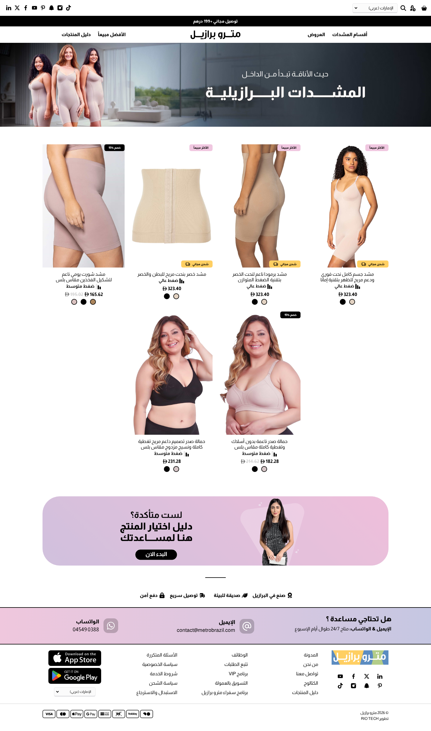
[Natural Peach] (93, 302)
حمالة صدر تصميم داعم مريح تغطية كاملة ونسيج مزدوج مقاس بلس (171, 444)
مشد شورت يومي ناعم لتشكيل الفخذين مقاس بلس (84, 277)
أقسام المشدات (349, 34)
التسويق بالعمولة (231, 683)
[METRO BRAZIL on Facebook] (27, 9)
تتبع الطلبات (236, 664)
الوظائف (240, 654)
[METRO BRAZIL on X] (18, 9)
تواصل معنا (307, 673)
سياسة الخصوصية (159, 664)
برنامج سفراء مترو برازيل (224, 692)
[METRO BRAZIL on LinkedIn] (10, 9)
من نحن (310, 664)
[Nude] (74, 302)
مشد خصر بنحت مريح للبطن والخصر (171, 274)
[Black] (343, 302)
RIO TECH (370, 718)
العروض (316, 34)
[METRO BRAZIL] (215, 35)
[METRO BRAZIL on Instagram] (61, 9)
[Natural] (352, 302)
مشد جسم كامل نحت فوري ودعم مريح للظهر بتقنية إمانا (347, 277)
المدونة (311, 654)
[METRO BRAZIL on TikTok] (70, 9)
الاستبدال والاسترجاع (156, 692)
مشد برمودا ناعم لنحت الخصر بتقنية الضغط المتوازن (259, 277)
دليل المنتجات (76, 34)
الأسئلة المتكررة (162, 654)
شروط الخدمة (163, 673)
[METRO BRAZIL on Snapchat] (53, 9)
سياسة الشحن (163, 683)
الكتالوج (311, 683)
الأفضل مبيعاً (112, 34)
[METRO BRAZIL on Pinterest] (44, 9)
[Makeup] (264, 469)
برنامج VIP (238, 673)
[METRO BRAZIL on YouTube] (36, 9)
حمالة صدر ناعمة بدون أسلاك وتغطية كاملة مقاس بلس (259, 444)
